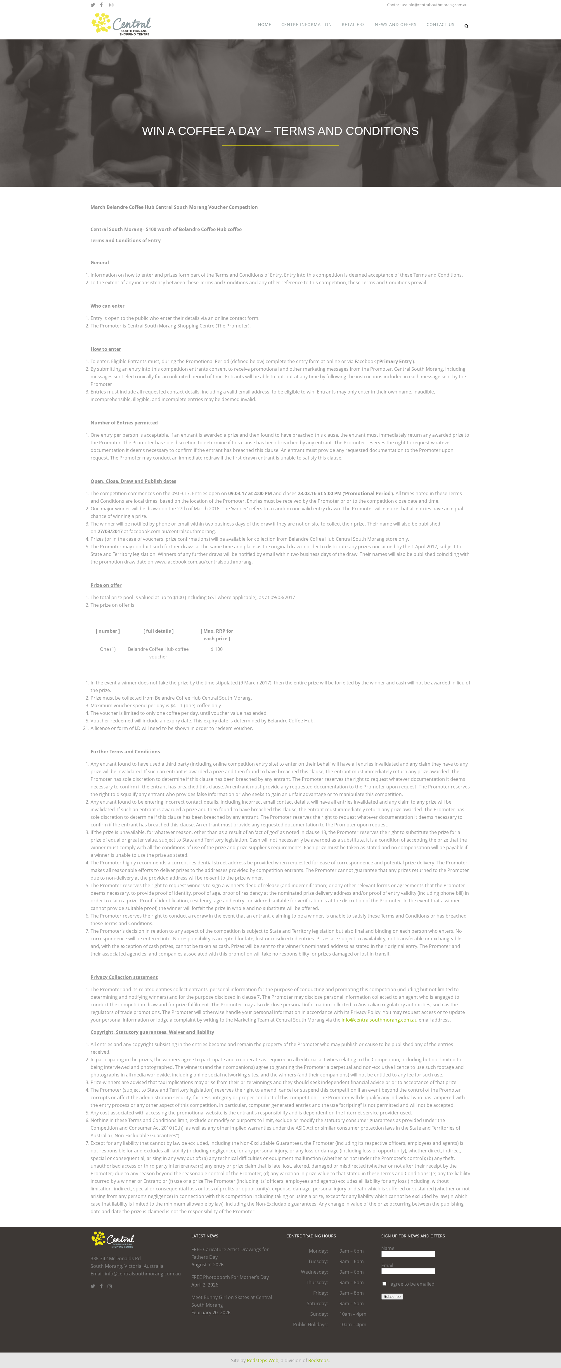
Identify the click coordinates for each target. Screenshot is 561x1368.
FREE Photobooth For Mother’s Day (230, 1277)
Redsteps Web (262, 1360)
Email (387, 1265)
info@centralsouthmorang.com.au (438, 4)
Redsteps (318, 1360)
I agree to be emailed (411, 1284)
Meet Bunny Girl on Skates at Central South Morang (231, 1301)
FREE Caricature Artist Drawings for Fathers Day (230, 1253)
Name (387, 1248)
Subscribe (392, 1296)
